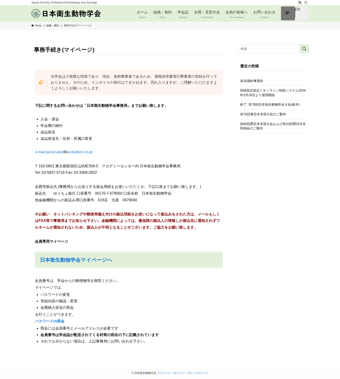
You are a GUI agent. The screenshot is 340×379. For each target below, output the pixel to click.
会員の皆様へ (237, 14)
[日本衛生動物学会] (66, 13)
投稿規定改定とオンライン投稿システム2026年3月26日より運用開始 (273, 93)
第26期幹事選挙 (251, 81)
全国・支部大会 (207, 14)
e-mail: (49, 152)
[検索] (306, 2)
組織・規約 (162, 14)
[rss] (300, 2)
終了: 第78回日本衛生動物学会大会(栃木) (270, 104)
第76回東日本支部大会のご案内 (263, 114)
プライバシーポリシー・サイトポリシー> (183, 373)
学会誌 (183, 14)
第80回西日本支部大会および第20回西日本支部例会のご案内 (273, 126)
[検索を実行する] (304, 48)
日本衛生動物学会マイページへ (76, 260)
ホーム (142, 14)
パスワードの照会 (50, 321)
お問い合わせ (264, 14)
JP (287, 13)
